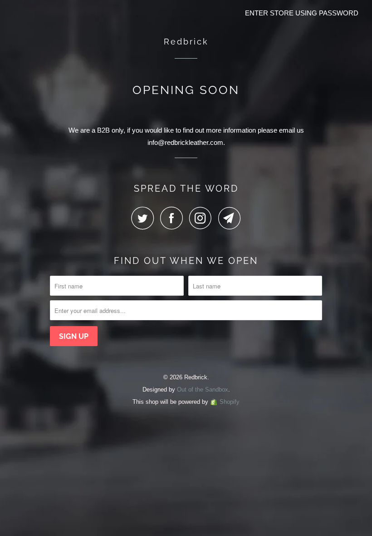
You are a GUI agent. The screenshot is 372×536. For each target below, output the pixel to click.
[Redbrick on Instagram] (202, 218)
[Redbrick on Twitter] (144, 218)
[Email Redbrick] (229, 218)
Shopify (230, 401)
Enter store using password (301, 13)
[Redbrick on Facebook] (173, 218)
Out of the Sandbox (202, 389)
